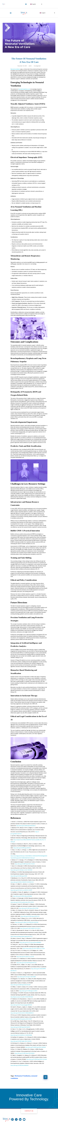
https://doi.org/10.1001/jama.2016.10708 (28, 908)
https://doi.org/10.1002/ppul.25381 (19, 876)
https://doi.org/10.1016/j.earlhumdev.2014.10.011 (22, 902)
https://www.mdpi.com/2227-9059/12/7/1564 (34, 948)
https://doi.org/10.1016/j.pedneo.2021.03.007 (21, 1019)
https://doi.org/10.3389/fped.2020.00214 (25, 825)
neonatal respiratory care (24, 89)
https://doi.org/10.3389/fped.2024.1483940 (35, 1047)
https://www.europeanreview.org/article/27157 (22, 936)
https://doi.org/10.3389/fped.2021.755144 (25, 864)
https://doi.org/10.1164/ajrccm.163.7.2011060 (21, 870)
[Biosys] (7, 1119)
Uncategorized (37, 66)
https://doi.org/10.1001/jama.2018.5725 (30, 916)
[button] (26, 4)
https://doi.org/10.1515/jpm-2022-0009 (26, 976)
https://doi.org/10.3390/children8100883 (22, 896)
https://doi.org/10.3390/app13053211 (22, 847)
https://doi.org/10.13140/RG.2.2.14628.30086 (21, 1035)
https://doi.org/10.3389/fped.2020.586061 (25, 1053)
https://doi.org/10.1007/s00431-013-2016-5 (30, 928)
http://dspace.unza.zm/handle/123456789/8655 (22, 997)
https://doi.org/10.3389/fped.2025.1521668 (36, 1059)
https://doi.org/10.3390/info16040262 (19, 1065)
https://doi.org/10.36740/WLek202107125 (26, 962)
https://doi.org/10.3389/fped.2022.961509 (20, 984)
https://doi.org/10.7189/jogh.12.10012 (28, 990)
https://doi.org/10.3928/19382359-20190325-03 (22, 882)
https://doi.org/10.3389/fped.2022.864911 (20, 1027)
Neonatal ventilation (15, 69)
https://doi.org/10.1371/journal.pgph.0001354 (21, 1005)
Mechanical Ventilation (23, 1076)
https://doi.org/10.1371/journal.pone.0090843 (30, 942)
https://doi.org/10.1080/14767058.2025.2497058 (26, 922)
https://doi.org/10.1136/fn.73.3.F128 (25, 956)
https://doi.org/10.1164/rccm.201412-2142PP (21, 890)
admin (30, 66)
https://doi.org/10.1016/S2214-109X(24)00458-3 (22, 1013)
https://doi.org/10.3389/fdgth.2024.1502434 (21, 1041)
